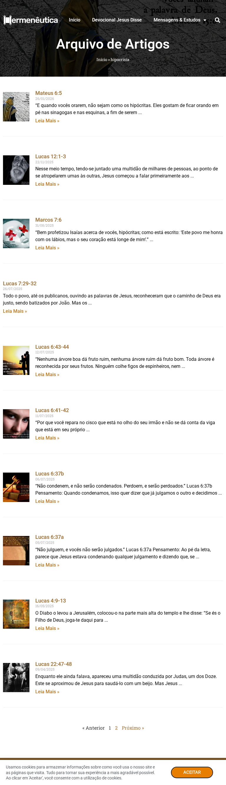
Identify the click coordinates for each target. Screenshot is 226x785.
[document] (113, 392)
